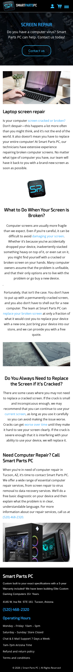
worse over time (36, 424)
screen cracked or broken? (46, 121)
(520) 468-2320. (13, 517)
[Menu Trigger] (66, 6)
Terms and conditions (16, 658)
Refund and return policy (18, 651)
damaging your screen (48, 236)
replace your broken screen (23, 313)
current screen (15, 414)
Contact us (36, 51)
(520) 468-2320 (16, 609)
